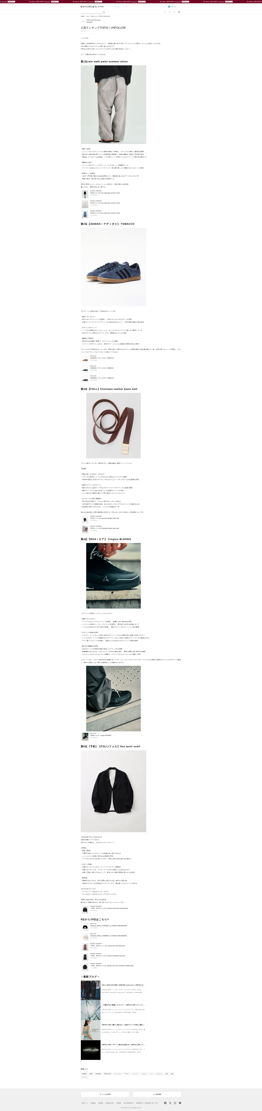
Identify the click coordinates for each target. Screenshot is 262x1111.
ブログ (87, 16)
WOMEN (84, 1074)
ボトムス (144, 1074)
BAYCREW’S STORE (93, 6)
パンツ (151, 1074)
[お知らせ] (174, 12)
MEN (91, 1074)
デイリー (84, 1077)
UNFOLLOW (107, 1074)
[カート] (179, 12)
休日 (167, 1074)
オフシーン (159, 1074)
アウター (126, 1074)
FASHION (98, 1074)
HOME (82, 16)
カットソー (135, 1074)
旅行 (172, 1074)
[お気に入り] (169, 12)
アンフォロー (117, 1074)
